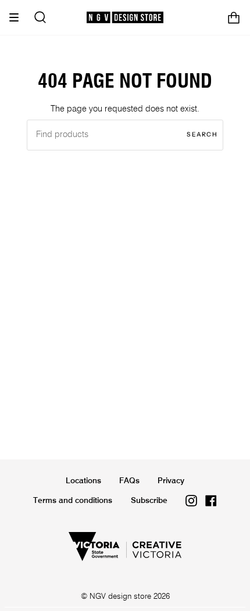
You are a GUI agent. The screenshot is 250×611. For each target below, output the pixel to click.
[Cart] (234, 17)
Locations (83, 481)
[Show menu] (18, 17)
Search (202, 134)
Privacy (171, 481)
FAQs (129, 481)
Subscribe (149, 501)
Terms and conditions (72, 501)
